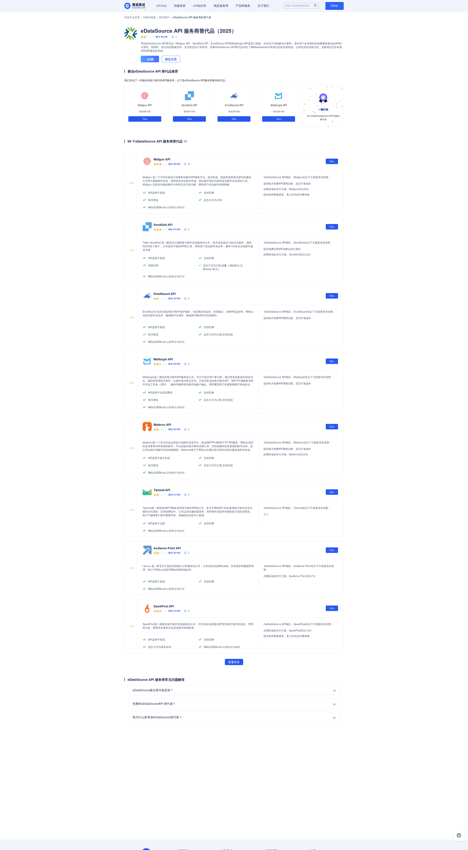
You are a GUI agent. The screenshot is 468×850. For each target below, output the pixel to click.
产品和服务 (243, 5)
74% (331, 608)
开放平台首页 (132, 17)
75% (331, 550)
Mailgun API (145, 105)
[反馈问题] (459, 835)
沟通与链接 (149, 17)
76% (278, 119)
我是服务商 (221, 5)
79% (144, 119)
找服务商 (180, 5)
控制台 (334, 5)
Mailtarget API (279, 105)
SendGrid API (189, 105)
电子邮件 (164, 17)
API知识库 (199, 5)
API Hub (161, 5)
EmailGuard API (234, 105)
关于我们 (263, 5)
